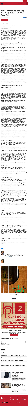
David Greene (4, 17)
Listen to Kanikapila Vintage (14, 294)
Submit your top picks (14, 335)
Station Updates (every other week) (6, 344)
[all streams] (27, 3)
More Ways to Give (18, 402)
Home (11, 397)
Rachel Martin (8, 17)
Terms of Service (24, 399)
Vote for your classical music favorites (14, 330)
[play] (2, 3)
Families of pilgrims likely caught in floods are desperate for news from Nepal (12, 360)
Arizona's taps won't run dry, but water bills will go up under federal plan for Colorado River (14, 355)
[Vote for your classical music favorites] (14, 315)
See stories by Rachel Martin (9, 263)
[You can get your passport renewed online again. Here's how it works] (6, 375)
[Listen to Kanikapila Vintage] (14, 279)
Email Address (3, 340)
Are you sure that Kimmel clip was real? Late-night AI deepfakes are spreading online (13, 365)
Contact (17, 399)
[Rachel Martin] (2, 261)
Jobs (11, 402)
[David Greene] (2, 253)
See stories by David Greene (9, 256)
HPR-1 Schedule (12, 399)
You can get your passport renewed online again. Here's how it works (18, 374)
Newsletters (17, 397)
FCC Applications (23, 397)
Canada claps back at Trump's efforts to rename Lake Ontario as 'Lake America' (12, 362)
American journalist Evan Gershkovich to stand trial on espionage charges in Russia (18, 385)
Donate (25, 1)
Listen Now (14, 298)
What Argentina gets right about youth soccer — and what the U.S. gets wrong (12, 357)
